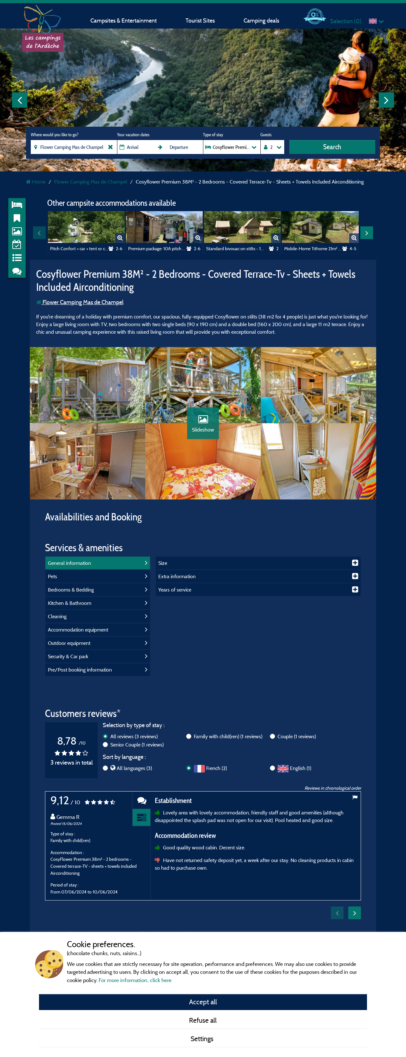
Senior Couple (137, 744)
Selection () (345, 21)
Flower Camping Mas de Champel (82, 302)
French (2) (216, 768)
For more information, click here (135, 980)
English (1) (300, 768)
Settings (203, 1038)
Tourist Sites (200, 20)
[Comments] (141, 800)
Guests (266, 134)
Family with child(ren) (228, 736)
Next (386, 100)
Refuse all (203, 1020)
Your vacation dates (133, 134)
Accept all (203, 1002)
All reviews (134, 736)
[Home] (42, 17)
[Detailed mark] (141, 817)
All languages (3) (134, 768)
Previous (19, 100)
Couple (297, 736)
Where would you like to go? (54, 134)
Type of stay (213, 134)
